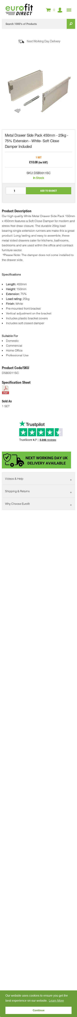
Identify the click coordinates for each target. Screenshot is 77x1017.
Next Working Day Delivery (43, 41)
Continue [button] (38, 1010)
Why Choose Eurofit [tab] (17, 504)
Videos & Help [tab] (14, 478)
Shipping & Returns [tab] (17, 491)
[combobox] (34, 24)
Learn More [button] (56, 1000)
